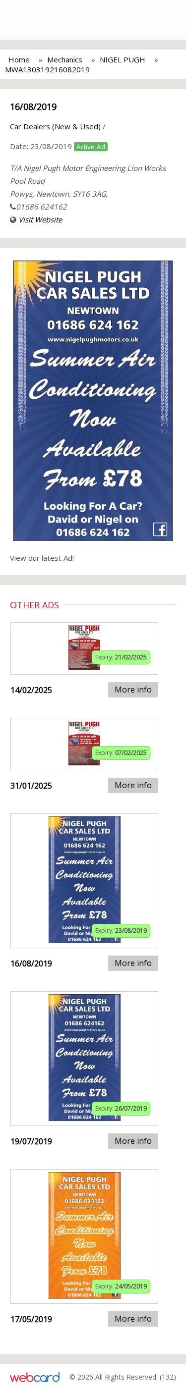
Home (19, 59)
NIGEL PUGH (122, 59)
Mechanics (64, 59)
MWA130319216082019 (47, 69)
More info (133, 689)
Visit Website (40, 219)
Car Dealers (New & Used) (55, 126)
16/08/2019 (33, 106)
